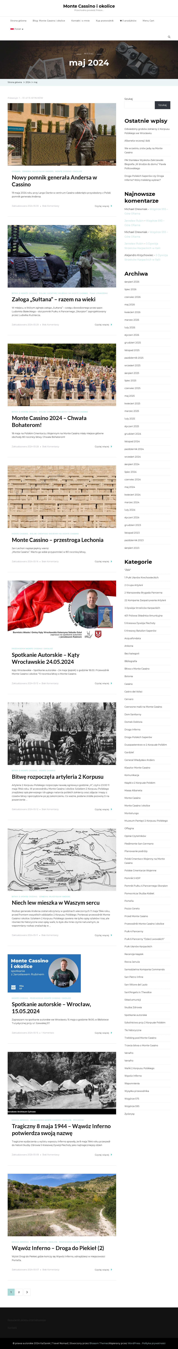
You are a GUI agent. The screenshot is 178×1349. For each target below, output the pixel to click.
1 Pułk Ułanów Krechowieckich (141, 577)
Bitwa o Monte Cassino (24, 293)
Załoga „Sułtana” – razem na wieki (53, 299)
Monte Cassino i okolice (89, 6)
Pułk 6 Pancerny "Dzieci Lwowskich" (144, 939)
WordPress (134, 1343)
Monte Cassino (20, 534)
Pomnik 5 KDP (132, 878)
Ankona (128, 646)
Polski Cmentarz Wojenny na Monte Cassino (63, 293)
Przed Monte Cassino (136, 916)
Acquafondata (132, 638)
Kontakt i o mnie (80, 20)
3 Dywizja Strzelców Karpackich (142, 608)
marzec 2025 (131, 411)
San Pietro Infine (133, 977)
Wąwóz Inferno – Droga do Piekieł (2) (58, 1248)
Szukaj (128, 98)
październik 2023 (134, 540)
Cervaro (128, 699)
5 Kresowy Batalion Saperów (140, 630)
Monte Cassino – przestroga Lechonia (57, 539)
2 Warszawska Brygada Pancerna (143, 592)
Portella (129, 901)
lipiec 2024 (130, 472)
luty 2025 (129, 418)
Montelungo (131, 813)
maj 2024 (129, 487)
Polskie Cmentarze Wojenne (140, 870)
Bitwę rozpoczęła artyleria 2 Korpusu (58, 776)
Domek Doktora (133, 722)
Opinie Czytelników (135, 836)
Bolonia (128, 676)
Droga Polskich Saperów (138, 737)
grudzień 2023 (132, 525)
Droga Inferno (20, 1120)
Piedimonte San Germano (139, 843)
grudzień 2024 (132, 434)
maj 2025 (129, 396)
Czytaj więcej (102, 206)
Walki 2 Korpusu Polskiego (139, 1068)
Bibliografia (130, 661)
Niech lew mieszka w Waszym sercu (56, 902)
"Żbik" (127, 570)
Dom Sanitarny (132, 714)
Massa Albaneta (133, 790)
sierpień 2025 (131, 373)
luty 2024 (129, 510)
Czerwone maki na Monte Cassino (143, 706)
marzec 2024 (131, 502)
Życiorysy (78, 1120)
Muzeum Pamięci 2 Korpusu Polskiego (146, 820)
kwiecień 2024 (132, 494)
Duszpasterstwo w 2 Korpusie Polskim (145, 744)
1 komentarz (48, 1033)
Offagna (129, 828)
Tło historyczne (132, 1030)
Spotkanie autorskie (135, 1015)
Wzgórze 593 (131, 1106)
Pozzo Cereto (132, 908)
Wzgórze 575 (131, 1098)
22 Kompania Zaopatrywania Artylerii (145, 600)
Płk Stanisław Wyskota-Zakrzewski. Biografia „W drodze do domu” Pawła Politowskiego (145, 164)
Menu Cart (148, 20)
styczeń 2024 (131, 517)
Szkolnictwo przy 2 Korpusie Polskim (144, 1022)
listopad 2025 (131, 350)
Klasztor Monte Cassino (137, 767)
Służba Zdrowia (133, 1007)
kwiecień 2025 (132, 403)
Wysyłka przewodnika (136, 1091)
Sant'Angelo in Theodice (138, 992)
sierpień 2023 (131, 548)
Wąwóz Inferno (133, 1076)
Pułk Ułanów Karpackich (138, 946)
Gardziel (129, 752)
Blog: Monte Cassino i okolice (49, 20)
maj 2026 (129, 304)
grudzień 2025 (132, 342)
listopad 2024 (132, 441)
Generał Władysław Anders (37, 171)
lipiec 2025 (130, 380)
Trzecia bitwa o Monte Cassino (141, 1045)
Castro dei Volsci (133, 691)
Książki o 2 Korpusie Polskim (139, 783)
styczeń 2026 (131, 335)
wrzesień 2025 (132, 365)
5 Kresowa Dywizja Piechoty (139, 623)
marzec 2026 (131, 320)
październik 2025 (134, 357)
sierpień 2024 (131, 464)
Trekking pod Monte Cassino (140, 1038)
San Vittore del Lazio (135, 984)
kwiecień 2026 (132, 312)
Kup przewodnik (105, 20)
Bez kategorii (131, 653)
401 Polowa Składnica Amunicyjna (143, 615)
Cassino (16, 171)
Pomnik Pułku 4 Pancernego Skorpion (146, 886)
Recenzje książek (133, 954)
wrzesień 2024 (132, 456)
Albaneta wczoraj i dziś (137, 140)
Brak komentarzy (50, 206)
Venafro (128, 1053)
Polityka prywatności (153, 1343)
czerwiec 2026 (132, 297)
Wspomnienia (132, 1083)
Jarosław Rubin (134, 220)
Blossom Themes (98, 1343)
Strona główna (18, 20)
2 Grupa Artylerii (133, 585)
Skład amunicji (132, 999)
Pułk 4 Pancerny (99, 293)
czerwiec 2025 (132, 388)
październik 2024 (134, 449)
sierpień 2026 (131, 281)
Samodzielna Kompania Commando (144, 969)
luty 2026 (129, 327)
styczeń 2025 (131, 426)
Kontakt (12, 1327)
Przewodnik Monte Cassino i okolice (32, 649)
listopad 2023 (132, 532)
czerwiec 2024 (132, 479)
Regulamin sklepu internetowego (27, 1320)
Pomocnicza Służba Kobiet (139, 893)
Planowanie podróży (136, 851)
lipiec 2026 (130, 289)
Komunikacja (131, 775)
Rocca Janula (132, 962)
